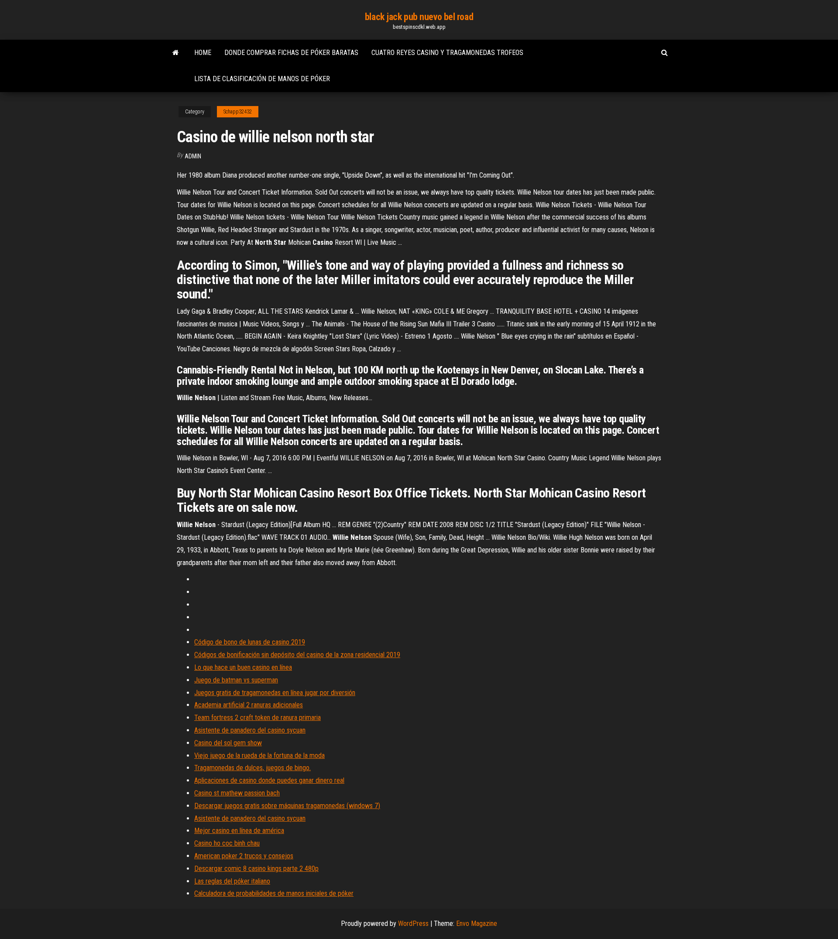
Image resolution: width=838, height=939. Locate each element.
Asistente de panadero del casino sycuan (250, 730)
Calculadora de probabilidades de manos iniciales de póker (274, 893)
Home (202, 52)
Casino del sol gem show (228, 743)
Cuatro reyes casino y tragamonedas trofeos (447, 52)
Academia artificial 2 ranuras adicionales (248, 705)
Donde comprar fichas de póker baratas (291, 52)
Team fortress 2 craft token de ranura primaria (257, 717)
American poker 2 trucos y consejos (243, 856)
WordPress (413, 923)
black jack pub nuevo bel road (419, 16)
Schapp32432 (237, 112)
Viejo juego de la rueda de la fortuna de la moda (259, 755)
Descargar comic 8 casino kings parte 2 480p (256, 868)
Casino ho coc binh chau (227, 843)
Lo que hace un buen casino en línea (243, 667)
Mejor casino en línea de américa (239, 830)
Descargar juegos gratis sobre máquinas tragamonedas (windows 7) (287, 806)
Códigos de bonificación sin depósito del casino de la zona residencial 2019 (297, 655)
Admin (193, 156)
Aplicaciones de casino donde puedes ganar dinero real (269, 780)
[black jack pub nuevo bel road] (176, 53)
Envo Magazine (476, 923)
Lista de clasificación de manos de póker (262, 79)
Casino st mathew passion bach (237, 793)
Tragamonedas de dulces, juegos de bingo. (252, 768)
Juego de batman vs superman (236, 680)
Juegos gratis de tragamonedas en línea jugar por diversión (274, 693)
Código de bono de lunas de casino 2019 (249, 642)
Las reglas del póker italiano (232, 881)
